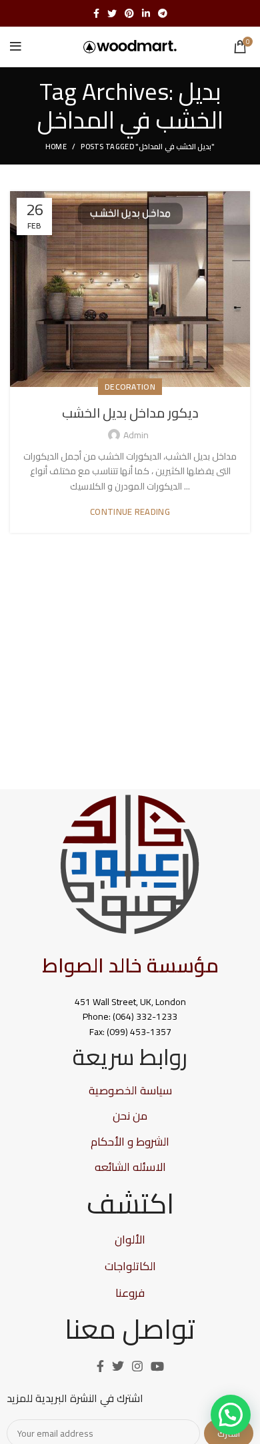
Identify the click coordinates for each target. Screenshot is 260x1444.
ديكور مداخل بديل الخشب (130, 412)
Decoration (130, 386)
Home (56, 146)
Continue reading (130, 512)
